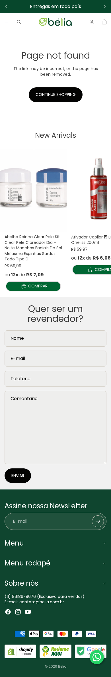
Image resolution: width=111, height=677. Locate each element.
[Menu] (6, 21)
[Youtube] (27, 611)
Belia (62, 666)
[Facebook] (8, 611)
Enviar (17, 475)
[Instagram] (18, 611)
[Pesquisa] (19, 22)
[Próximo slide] (104, 6)
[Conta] (91, 22)
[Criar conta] (98, 521)
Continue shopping (56, 94)
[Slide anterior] (6, 6)
